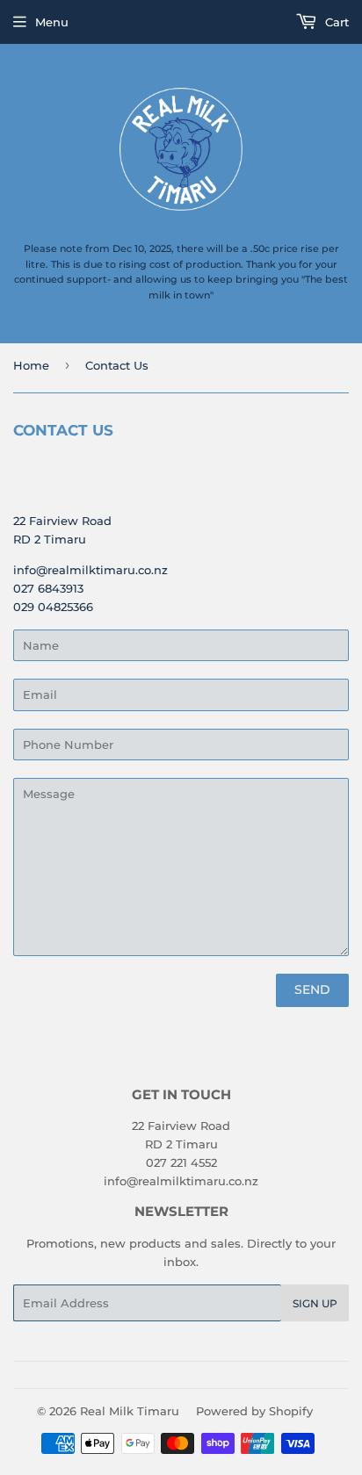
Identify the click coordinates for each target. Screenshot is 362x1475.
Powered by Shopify (254, 1411)
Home (31, 365)
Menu (52, 22)
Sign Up (315, 1303)
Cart (335, 22)
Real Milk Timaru (129, 1411)
